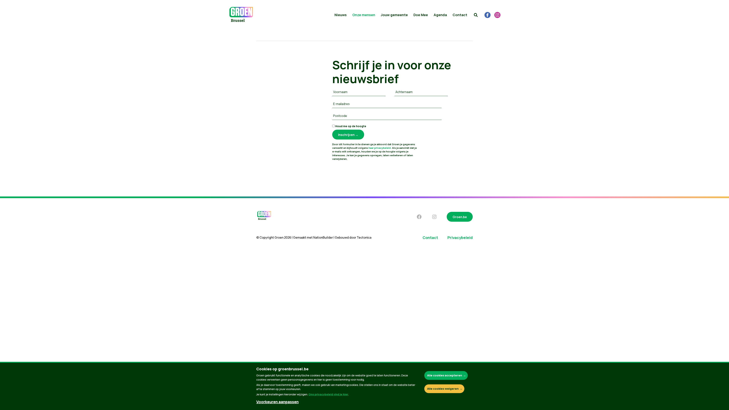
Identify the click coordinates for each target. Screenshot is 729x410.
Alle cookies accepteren (444, 375)
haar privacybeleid (379, 148)
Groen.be (460, 217)
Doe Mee (420, 15)
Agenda (440, 15)
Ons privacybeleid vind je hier (328, 394)
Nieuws (341, 15)
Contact (460, 15)
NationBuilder (323, 237)
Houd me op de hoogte (350, 126)
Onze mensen (363, 15)
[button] (475, 15)
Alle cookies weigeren (443, 389)
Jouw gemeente (394, 15)
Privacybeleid (460, 237)
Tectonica (364, 237)
